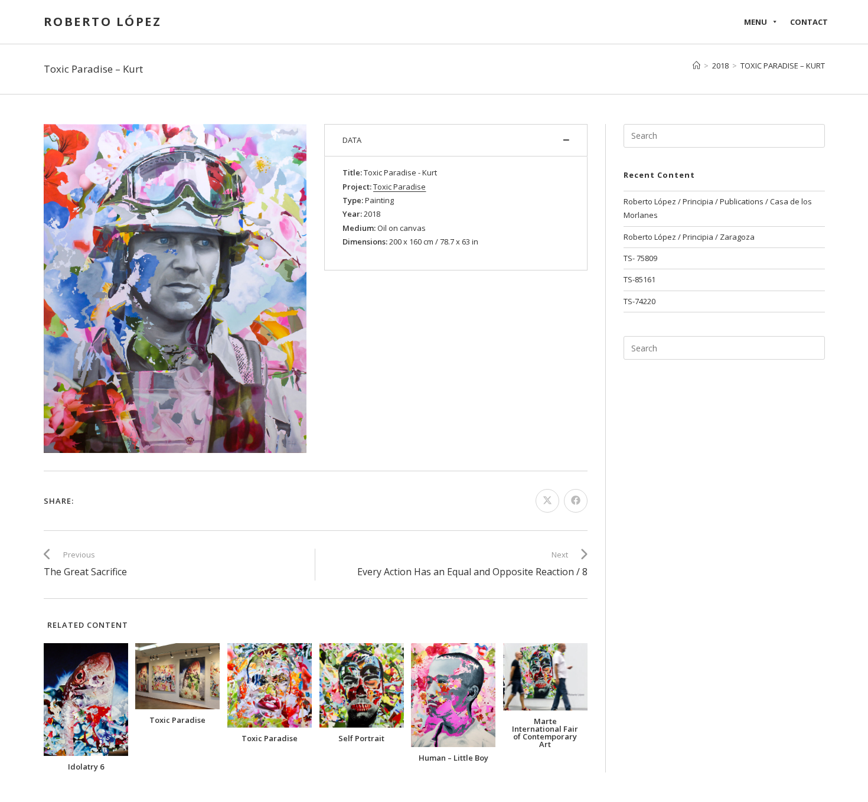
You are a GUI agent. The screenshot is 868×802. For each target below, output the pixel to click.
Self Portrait (361, 738)
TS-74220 (639, 301)
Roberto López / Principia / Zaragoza (689, 237)
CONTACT (809, 22)
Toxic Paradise (177, 720)
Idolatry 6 (86, 767)
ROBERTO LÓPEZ (103, 22)
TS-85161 (639, 279)
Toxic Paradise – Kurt (782, 65)
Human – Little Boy (453, 758)
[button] (456, 140)
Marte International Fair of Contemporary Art (545, 733)
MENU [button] (755, 22)
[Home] (696, 65)
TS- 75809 (640, 258)
